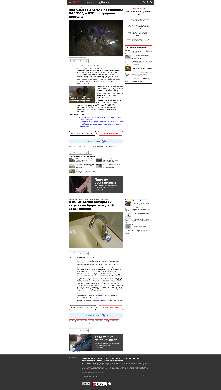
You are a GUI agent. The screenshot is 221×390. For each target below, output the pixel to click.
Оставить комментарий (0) (110, 133)
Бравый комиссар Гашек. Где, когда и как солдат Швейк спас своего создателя (138, 40)
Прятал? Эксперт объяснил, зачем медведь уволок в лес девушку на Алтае (141, 209)
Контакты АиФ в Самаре (135, 358)
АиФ (70, 249)
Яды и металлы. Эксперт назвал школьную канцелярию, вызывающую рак (140, 57)
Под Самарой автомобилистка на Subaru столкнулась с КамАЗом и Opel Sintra (85, 166)
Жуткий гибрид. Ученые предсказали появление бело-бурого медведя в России (142, 232)
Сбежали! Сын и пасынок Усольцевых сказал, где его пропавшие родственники (142, 74)
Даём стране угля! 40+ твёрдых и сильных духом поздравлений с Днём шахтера (138, 33)
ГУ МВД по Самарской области (77, 57)
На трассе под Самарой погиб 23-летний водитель (138, 19)
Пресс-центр (100, 356)
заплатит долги (100, 301)
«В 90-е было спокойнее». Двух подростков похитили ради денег (141, 214)
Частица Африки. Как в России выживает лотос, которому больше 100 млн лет (141, 220)
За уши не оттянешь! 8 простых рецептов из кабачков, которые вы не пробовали (142, 68)
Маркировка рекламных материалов (92, 360)
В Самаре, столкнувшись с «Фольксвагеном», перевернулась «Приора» (85, 171)
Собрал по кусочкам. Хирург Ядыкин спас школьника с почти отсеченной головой (142, 51)
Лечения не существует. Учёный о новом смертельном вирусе (141, 225)
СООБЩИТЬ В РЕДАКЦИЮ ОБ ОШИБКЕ (113, 360)
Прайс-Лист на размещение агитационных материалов (112, 358)
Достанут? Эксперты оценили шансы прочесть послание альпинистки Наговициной (142, 63)
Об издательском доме (88, 356)
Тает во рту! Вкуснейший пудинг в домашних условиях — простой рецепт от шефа (141, 203)
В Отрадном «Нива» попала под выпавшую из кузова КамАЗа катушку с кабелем (112, 160)
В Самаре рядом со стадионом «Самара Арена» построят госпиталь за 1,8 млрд (138, 27)
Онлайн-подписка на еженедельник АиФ (130, 356)
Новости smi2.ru (74, 194)
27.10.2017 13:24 (72, 7)
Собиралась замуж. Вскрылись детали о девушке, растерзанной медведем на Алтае (141, 80)
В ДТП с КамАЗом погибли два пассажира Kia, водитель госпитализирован (111, 166)
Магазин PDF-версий (111, 356)
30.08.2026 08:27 (73, 199)
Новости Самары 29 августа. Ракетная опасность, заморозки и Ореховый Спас (138, 13)
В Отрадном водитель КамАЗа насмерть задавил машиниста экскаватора (84, 160)
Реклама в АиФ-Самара (88, 358)
